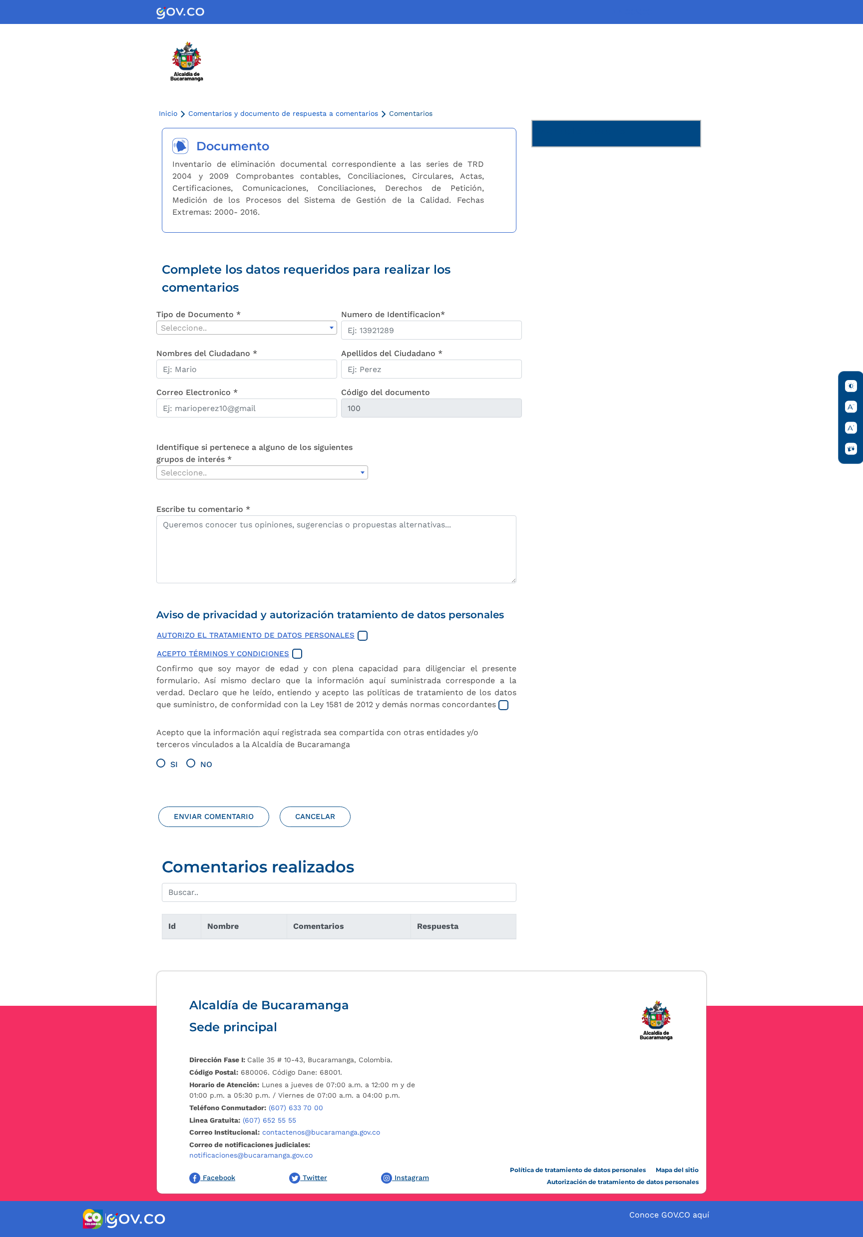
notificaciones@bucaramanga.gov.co (251, 1155)
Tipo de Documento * (198, 314)
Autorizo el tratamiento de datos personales (256, 635)
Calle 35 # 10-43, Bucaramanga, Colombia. (291, 1060)
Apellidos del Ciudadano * (391, 353)
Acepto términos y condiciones (223, 653)
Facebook (217, 1178)
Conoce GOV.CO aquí (669, 1215)
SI (174, 764)
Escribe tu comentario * (203, 509)
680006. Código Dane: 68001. (265, 1072)
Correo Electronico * (197, 392)
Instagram (410, 1178)
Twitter (313, 1178)
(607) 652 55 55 (269, 1120)
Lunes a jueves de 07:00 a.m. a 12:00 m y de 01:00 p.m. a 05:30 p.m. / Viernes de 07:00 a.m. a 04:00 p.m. (302, 1090)
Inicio (168, 113)
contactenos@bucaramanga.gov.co (321, 1132)
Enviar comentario (214, 816)
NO (206, 764)
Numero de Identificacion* (393, 314)
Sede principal (233, 1027)
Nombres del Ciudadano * (206, 353)
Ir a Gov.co (630, 11)
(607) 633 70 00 (296, 1108)
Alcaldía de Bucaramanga (269, 1005)
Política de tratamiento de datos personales (578, 1170)
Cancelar (315, 816)
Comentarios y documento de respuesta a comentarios (283, 113)
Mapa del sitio (677, 1170)
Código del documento (385, 392)
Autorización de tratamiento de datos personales (623, 1182)
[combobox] (246, 328)
